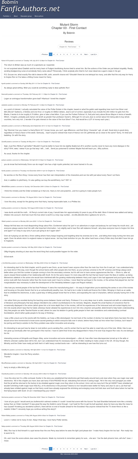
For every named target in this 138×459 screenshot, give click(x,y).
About (16, 16)
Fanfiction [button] (6, 16)
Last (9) (93, 54)
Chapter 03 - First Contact (55, 60)
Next (86, 54)
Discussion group (26, 16)
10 (81, 54)
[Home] (30, 6)
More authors (39, 16)
